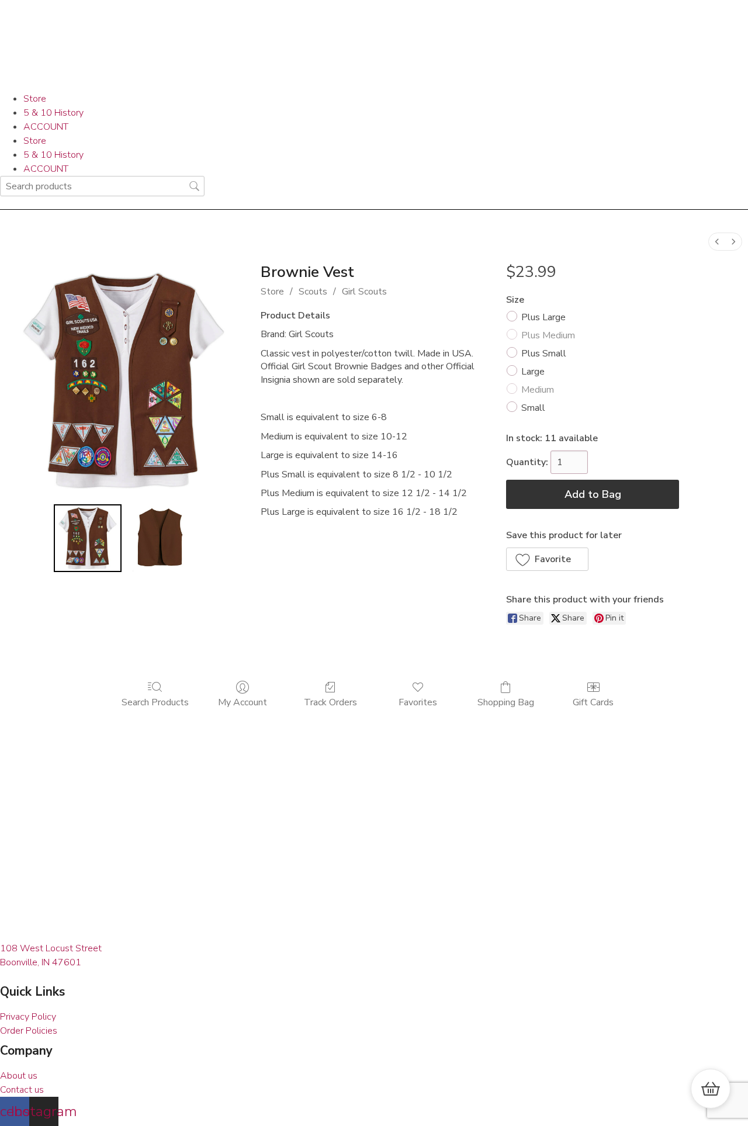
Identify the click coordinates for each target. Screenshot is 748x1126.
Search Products (155, 702)
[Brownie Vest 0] (88, 538)
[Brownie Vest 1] (160, 538)
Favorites (418, 702)
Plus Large (543, 317)
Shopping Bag (505, 702)
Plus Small (543, 353)
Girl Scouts (364, 291)
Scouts (313, 291)
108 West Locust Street (51, 948)
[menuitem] (717, 241)
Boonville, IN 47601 (40, 962)
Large (533, 371)
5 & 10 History (53, 112)
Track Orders (330, 702)
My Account (242, 702)
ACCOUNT (45, 126)
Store (34, 98)
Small (533, 407)
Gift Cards (593, 702)
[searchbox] (102, 186)
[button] (547, 559)
